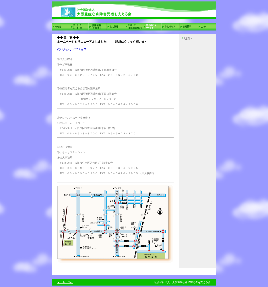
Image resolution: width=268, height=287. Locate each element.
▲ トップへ (65, 282)
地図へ (188, 38)
